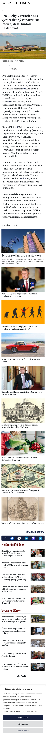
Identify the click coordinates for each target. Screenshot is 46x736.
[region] (23, 710)
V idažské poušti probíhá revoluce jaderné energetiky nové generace (13, 642)
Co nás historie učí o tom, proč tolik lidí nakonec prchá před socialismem (14, 589)
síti (24, 88)
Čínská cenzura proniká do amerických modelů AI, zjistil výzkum (13, 631)
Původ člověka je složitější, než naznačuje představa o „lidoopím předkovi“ (19, 327)
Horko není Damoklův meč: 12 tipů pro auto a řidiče (20, 360)
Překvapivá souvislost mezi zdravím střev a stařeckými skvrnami (20, 458)
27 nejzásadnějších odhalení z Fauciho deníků (14, 654)
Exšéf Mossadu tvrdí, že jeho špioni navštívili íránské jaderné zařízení (15, 666)
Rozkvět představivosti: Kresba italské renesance (22, 523)
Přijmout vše (23, 717)
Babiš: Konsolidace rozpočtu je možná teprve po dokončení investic (22, 393)
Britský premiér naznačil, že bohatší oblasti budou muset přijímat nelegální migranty (13, 619)
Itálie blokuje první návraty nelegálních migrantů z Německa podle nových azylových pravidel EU (13, 553)
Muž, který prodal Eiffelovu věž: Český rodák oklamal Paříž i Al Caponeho (20, 491)
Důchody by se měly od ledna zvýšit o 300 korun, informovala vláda (14, 565)
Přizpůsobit (23, 724)
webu (23, 178)
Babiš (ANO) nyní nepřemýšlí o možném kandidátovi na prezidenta (19, 295)
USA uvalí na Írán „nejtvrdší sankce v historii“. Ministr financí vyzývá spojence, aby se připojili (14, 577)
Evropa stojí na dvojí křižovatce (21, 255)
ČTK (10, 66)
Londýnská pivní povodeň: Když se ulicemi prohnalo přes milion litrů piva (19, 426)
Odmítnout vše (23, 731)
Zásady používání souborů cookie (23, 711)
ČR (2, 10)
